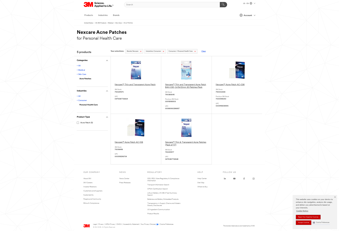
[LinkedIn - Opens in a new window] (225, 179)
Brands (116, 15)
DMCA (119, 224)
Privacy (101, 224)
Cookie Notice (302, 211)
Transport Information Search (158, 185)
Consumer (153, 51)
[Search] (223, 4)
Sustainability (88, 195)
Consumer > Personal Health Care (181, 51)
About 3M (87, 178)
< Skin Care (81, 74)
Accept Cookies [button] (303, 222)
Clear (203, 51)
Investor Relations (90, 187)
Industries (103, 15)
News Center (124, 178)
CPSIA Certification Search (157, 189)
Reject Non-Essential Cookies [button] (308, 217)
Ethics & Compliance (91, 203)
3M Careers (87, 183)
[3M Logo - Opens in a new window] (99, 4)
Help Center (202, 178)
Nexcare (132, 51)
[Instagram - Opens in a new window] (254, 179)
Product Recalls (153, 214)
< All (78, 66)
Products (88, 15)
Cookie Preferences (166, 224)
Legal (95, 224)
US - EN (246, 3)
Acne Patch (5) (86, 123)
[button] (321, 222)
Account (248, 15)
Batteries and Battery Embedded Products (163, 199)
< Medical (81, 70)
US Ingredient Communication (158, 209)
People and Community (92, 199)
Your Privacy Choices (148, 224)
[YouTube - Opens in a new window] (234, 179)
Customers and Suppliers (92, 191)
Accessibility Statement (131, 224)
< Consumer (82, 101)
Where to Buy (202, 187)
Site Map (200, 183)
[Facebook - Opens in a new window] (244, 179)
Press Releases (125, 183)
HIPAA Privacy (110, 224)
